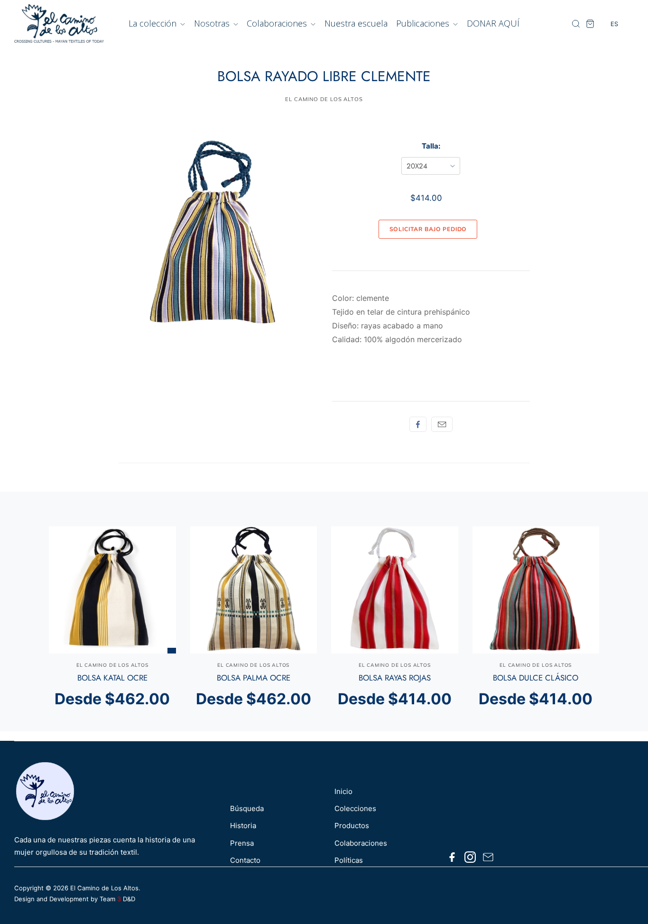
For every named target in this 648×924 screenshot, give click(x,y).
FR (614, 60)
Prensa (242, 843)
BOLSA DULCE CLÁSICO (535, 677)
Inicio (343, 791)
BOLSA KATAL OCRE (112, 677)
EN (614, 42)
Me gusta (417, 424)
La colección (154, 23)
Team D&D (117, 899)
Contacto (245, 860)
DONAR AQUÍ (493, 23)
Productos (351, 825)
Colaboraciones (278, 23)
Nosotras (213, 23)
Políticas (348, 860)
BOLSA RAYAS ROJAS (395, 677)
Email (442, 424)
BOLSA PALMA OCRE (253, 677)
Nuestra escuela (356, 23)
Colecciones (355, 808)
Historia (243, 825)
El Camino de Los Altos (104, 888)
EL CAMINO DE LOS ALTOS (324, 99)
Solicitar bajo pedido (428, 229)
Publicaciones (424, 23)
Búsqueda (247, 808)
